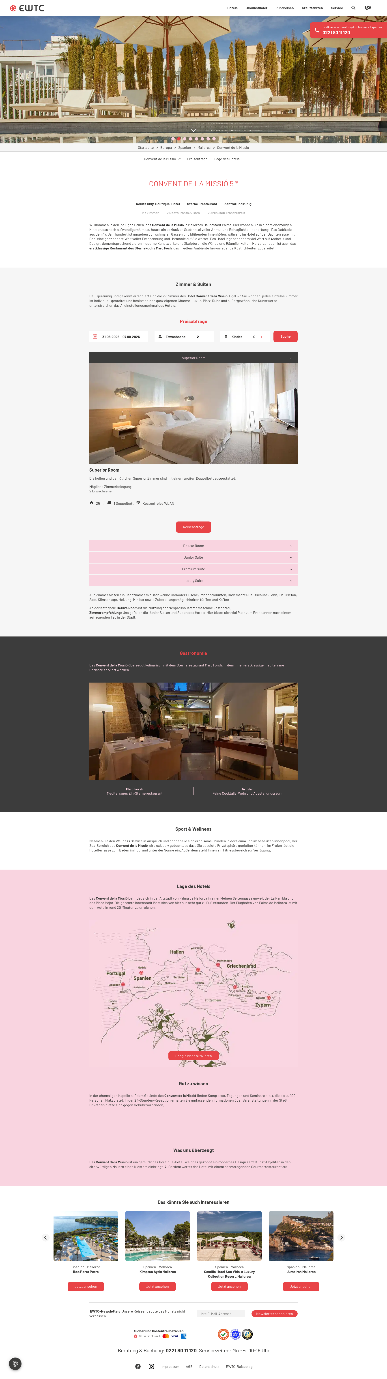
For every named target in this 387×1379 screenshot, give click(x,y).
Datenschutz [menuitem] (209, 1366)
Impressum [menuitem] (170, 1366)
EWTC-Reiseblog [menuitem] (239, 1366)
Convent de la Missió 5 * (162, 159)
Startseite (146, 147)
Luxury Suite (193, 580)
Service (337, 8)
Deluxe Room (193, 545)
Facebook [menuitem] (138, 1366)
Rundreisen (284, 8)
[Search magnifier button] (353, 7)
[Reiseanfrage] (361, 8)
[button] (173, 138)
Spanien (184, 147)
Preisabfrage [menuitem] (197, 159)
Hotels (232, 8)
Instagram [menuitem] (151, 1366)
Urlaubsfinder (256, 8)
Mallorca (204, 147)
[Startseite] (27, 8)
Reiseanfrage (193, 527)
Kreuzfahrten (312, 8)
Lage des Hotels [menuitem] (227, 159)
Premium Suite (193, 569)
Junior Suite (193, 557)
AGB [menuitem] (189, 1366)
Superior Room (193, 357)
